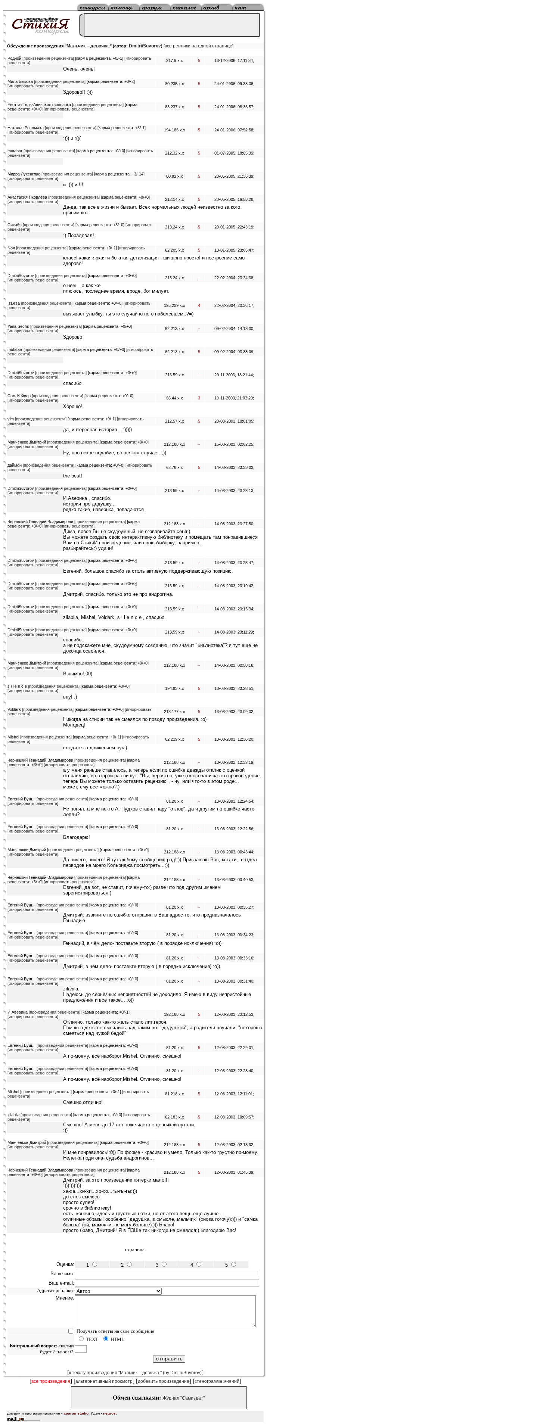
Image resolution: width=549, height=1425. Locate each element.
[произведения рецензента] (48, 58)
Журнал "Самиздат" (183, 1398)
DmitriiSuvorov (145, 46)
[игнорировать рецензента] (32, 86)
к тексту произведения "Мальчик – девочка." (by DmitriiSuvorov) (135, 1372)
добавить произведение (163, 1381)
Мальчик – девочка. (88, 46)
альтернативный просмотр (104, 1381)
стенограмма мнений (217, 1381)
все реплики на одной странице (198, 46)
